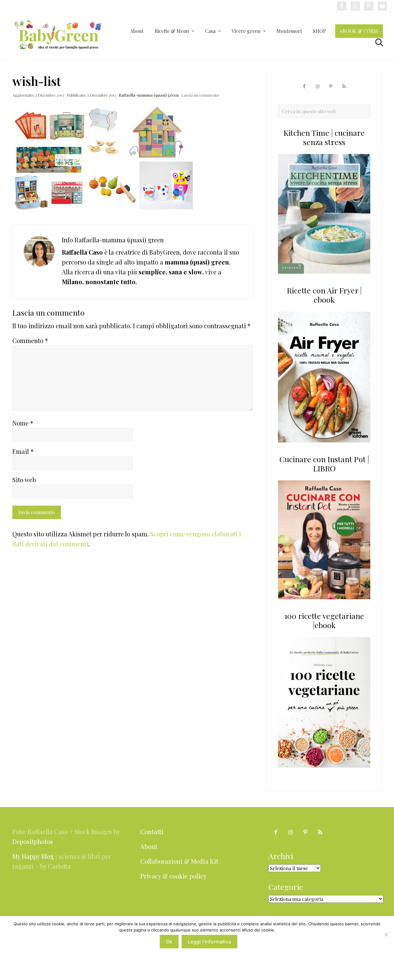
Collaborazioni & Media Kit (179, 861)
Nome (22, 423)
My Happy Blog (33, 856)
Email (23, 451)
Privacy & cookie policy (173, 876)
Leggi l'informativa (209, 942)
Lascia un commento (200, 95)
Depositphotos (32, 841)
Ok (169, 942)
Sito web (24, 479)
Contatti (151, 831)
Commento (30, 340)
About (148, 846)
